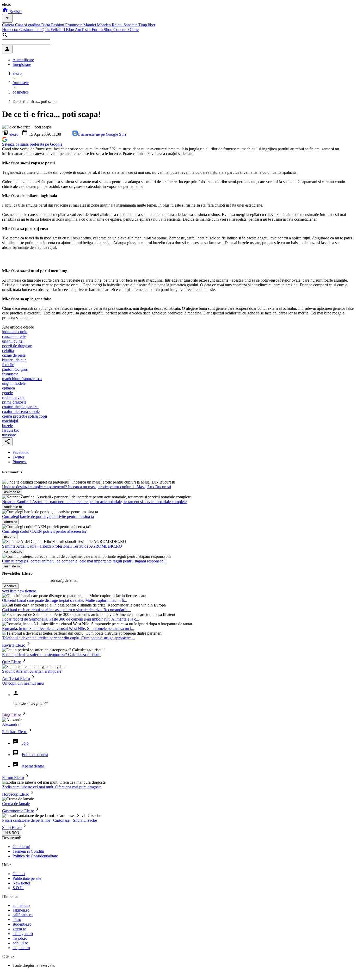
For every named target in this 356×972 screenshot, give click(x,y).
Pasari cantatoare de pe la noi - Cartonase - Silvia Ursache (49, 820)
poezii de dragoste (17, 346)
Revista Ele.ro (13, 645)
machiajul (10, 421)
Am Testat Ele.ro (16, 678)
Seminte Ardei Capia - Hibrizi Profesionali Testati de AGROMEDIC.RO (62, 546)
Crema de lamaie (16, 803)
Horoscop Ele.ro (15, 794)
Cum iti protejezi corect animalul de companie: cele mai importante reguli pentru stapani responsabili (84, 561)
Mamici (90, 25)
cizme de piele (14, 355)
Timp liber (146, 25)
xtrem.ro (19, 929)
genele (7, 393)
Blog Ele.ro (11, 715)
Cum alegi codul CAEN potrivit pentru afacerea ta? (44, 531)
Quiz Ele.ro (11, 662)
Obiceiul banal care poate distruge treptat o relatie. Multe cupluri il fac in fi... (64, 600)
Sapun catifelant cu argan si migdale (31, 671)
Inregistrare (22, 64)
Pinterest (20, 462)
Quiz (46, 29)
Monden (104, 25)
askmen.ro (21, 910)
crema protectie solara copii (24, 416)
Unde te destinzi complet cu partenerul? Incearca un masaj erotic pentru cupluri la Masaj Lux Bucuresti (86, 487)
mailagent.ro (23, 933)
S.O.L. (18, 888)
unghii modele (14, 383)
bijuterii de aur (14, 360)
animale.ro (21, 905)
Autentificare (23, 60)
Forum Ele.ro (13, 777)
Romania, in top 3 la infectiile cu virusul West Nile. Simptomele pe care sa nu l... (68, 628)
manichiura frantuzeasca (22, 378)
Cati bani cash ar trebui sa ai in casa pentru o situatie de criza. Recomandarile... (66, 610)
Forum (98, 29)
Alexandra (10, 724)
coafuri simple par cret (20, 407)
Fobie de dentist (35, 754)
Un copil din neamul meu (23, 683)
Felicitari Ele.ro (14, 731)
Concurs (120, 29)
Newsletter (21, 883)
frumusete (10, 374)
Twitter (18, 457)
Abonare (10, 586)
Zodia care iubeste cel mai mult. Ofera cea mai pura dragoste (51, 787)
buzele (7, 425)
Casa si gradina (28, 25)
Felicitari (58, 29)
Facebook (21, 452)
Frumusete (74, 25)
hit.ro (17, 919)
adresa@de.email (64, 580)
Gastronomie (30, 29)
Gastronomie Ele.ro (18, 811)
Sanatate (131, 25)
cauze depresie (14, 336)
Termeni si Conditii (28, 851)
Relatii (118, 25)
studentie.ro (22, 924)
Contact (19, 873)
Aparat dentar (33, 766)
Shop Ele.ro (12, 827)
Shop (108, 29)
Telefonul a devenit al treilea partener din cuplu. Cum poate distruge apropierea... (68, 638)
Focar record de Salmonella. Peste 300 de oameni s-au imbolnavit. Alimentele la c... (70, 619)
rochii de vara (13, 397)
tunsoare (9, 435)
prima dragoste (14, 402)
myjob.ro (20, 938)
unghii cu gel (12, 341)
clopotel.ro (21, 947)
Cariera (8, 25)
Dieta (46, 25)
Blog (70, 29)
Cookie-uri (21, 846)
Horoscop (10, 29)
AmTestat (83, 29)
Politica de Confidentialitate (35, 856)
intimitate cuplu (14, 332)
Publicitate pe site (27, 878)
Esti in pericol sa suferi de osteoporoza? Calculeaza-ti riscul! (51, 654)
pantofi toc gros (15, 369)
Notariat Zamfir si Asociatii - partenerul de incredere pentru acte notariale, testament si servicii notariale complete (94, 501)
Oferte (133, 29)
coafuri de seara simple (21, 411)
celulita (8, 350)
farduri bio (10, 430)
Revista (15, 11)
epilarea (8, 388)
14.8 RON (11, 833)
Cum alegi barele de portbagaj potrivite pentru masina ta (48, 516)
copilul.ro (20, 943)
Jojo (25, 743)
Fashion (58, 25)
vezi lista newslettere (19, 591)
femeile (8, 364)
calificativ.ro (23, 915)
